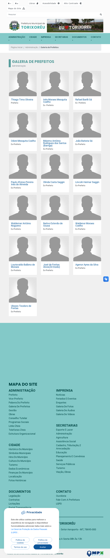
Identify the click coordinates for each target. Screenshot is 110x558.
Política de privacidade (43, 540)
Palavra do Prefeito (19, 402)
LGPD (59, 503)
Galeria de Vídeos (65, 414)
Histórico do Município (21, 449)
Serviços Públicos (65, 464)
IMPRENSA (46, 37)
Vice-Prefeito (16, 398)
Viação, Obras (63, 471)
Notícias (60, 394)
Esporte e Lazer (64, 429)
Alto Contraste (71, 3)
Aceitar (43, 547)
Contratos (14, 499)
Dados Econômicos (19, 468)
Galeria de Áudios (65, 410)
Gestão (12, 410)
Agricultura (62, 437)
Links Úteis (14, 425)
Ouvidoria (61, 495)
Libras (32, 3)
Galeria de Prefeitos (19, 406)
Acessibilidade (50, 3)
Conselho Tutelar (18, 418)
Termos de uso (20, 547)
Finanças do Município (21, 472)
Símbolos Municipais (20, 453)
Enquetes (61, 402)
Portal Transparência (20, 507)
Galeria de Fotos (65, 406)
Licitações (14, 503)
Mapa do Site (15, 8)
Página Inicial (16, 47)
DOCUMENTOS (79, 37)
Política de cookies (20, 540)
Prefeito (13, 394)
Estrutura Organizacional (22, 433)
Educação (61, 452)
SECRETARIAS (61, 37)
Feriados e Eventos (66, 398)
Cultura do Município (20, 460)
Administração (31, 47)
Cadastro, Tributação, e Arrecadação (68, 447)
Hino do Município (18, 457)
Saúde (59, 460)
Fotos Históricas (17, 480)
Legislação (14, 495)
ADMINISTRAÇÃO (16, 37)
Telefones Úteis (17, 429)
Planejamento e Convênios (70, 456)
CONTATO (96, 37)
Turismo (13, 464)
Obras (12, 414)
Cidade (33, 37)
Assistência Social (66, 441)
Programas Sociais (19, 422)
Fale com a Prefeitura (68, 499)
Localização (15, 476)
